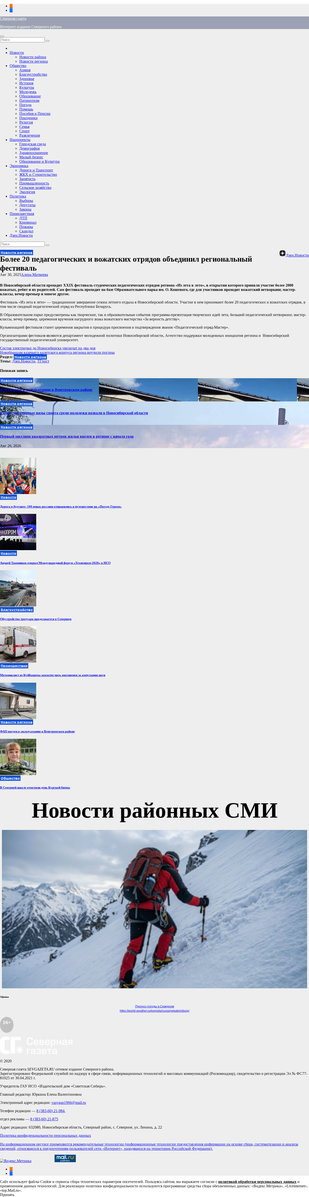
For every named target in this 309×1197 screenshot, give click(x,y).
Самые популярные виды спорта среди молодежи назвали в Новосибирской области (74, 413)
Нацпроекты (20, 140)
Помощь (26, 109)
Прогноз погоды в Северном (154, 1006)
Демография (29, 148)
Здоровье (26, 79)
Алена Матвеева (34, 275)
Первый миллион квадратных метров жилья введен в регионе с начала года (66, 436)
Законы (25, 209)
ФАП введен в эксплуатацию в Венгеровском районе (46, 390)
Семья (24, 127)
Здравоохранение (33, 153)
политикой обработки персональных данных (257, 1182)
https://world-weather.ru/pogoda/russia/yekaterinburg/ (154, 1010)
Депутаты (27, 205)
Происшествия (22, 214)
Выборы (26, 201)
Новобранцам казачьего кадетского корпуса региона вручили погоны (57, 352)
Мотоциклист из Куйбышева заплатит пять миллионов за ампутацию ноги (52, 675)
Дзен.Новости (21, 235)
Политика (18, 196)
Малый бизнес (31, 157)
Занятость (27, 179)
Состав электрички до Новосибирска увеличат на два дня (47, 348)
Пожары (26, 227)
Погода (25, 105)
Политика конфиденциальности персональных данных (45, 1135)
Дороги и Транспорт (36, 170)
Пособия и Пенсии (34, 113)
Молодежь (27, 92)
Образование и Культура (39, 161)
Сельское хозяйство (35, 187)
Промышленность (34, 183)
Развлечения (29, 135)
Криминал (27, 222)
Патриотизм (29, 100)
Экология (27, 192)
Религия (26, 122)
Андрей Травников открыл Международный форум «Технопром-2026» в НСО (55, 563)
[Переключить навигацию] (2, 36)
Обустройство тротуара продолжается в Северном (35, 619)
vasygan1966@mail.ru (68, 1103)
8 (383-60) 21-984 (50, 1111)
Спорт (24, 131)
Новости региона (33, 61)
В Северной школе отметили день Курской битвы (35, 787)
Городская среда (32, 144)
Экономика (19, 166)
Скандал (26, 231)
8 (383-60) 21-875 (44, 1119)
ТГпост (43, 361)
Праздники (28, 118)
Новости (17, 53)
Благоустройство (33, 74)
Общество (18, 66)
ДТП (23, 218)
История (26, 83)
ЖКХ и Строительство (38, 174)
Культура (26, 87)
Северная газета (13, 18)
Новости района (32, 57)
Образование (30, 96)
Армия (24, 70)
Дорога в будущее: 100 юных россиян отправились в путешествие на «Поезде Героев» (61, 506)
